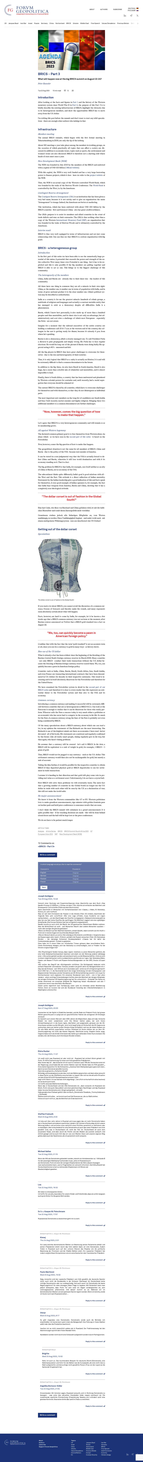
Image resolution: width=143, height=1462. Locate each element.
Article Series (51, 831)
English (43, 872)
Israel (30, 23)
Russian (43, 879)
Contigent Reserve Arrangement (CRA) (58, 197)
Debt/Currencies (106, 1451)
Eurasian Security (91, 1455)
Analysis (41, 831)
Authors (104, 9)
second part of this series (80, 437)
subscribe (117, 9)
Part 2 (75, 105)
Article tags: (43, 828)
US (5, 23)
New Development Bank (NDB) (70, 834)
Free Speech (95, 23)
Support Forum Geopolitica (48, 1446)
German (43, 875)
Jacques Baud (13, 23)
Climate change (106, 1455)
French (43, 882)
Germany (44, 23)
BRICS (68, 23)
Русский (131, 10)
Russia (36, 23)
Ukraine (75, 23)
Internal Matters (76, 1453)
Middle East (84, 23)
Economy (104, 1453)
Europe (88, 1453)
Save (44, 887)
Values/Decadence (108, 23)
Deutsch (131, 8)
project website (96, 175)
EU (72, 1455)
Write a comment (47, 855)
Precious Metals (123, 23)
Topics (73, 1440)
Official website (72, 168)
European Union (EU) (45, 834)
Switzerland (59, 23)
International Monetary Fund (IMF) (71, 220)
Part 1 (75, 102)
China (51, 23)
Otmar (53, 1350)
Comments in (44, 869)
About (92, 9)
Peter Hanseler (44, 84)
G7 (91, 831)
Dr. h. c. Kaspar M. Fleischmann (59, 1234)
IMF (56, 834)
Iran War (23, 23)
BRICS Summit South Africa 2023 (76, 831)
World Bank (98, 186)
